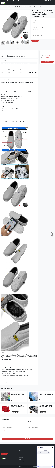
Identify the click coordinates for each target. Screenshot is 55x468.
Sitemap (20, 459)
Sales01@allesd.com (51, 0)
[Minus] (52, 447)
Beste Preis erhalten (15, 412)
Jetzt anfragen (47, 61)
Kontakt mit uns (21, 457)
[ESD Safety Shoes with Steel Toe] (15, 24)
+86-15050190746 (46, 57)
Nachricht (3, 430)
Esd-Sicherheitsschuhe (10, 6)
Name (3, 421)
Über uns (20, 452)
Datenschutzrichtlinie (21, 461)
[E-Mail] (52, 233)
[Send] (53, 467)
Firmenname (29, 421)
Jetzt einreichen (27, 438)
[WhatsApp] (52, 235)
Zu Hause (1, 6)
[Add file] (38, 467)
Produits (5, 6)
